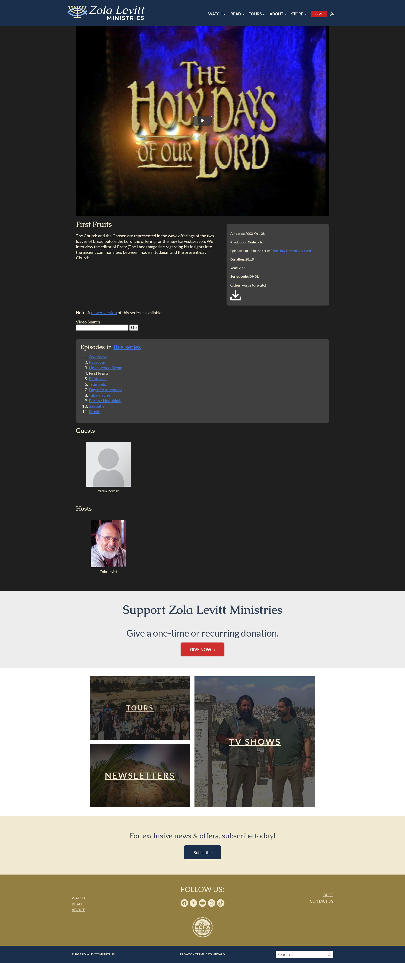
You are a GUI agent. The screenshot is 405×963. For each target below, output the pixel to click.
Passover (97, 362)
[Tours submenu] (264, 14)
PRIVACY (186, 954)
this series (127, 347)
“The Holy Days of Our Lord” (291, 251)
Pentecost (98, 378)
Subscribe (203, 852)
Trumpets (97, 384)
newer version (104, 312)
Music (94, 411)
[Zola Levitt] (108, 566)
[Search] (329, 954)
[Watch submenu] (225, 14)
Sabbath (96, 406)
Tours (140, 708)
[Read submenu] (243, 14)
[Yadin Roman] (108, 485)
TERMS (199, 954)
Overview (98, 356)
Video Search (88, 321)
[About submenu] (285, 14)
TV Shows (255, 742)
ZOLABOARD (216, 954)
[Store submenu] (305, 14)
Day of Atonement (105, 389)
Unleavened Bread (105, 367)
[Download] (235, 299)
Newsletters (140, 775)
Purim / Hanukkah (105, 400)
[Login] (332, 14)
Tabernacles (100, 395)
